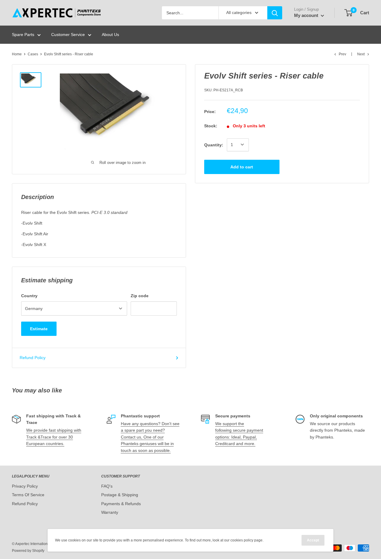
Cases (33, 54)
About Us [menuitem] (110, 34)
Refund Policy (33, 357)
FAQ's (107, 486)
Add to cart (241, 166)
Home (17, 54)
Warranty (109, 512)
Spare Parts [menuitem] (23, 34)
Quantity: (213, 144)
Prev (342, 54)
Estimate (39, 328)
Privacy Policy (25, 486)
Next (361, 54)
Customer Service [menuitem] (68, 34)
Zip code (140, 295)
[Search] (274, 12)
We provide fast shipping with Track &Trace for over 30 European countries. (53, 437)
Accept (313, 540)
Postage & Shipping (119, 494)
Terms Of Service (28, 494)
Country (29, 295)
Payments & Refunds (121, 503)
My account (306, 15)
